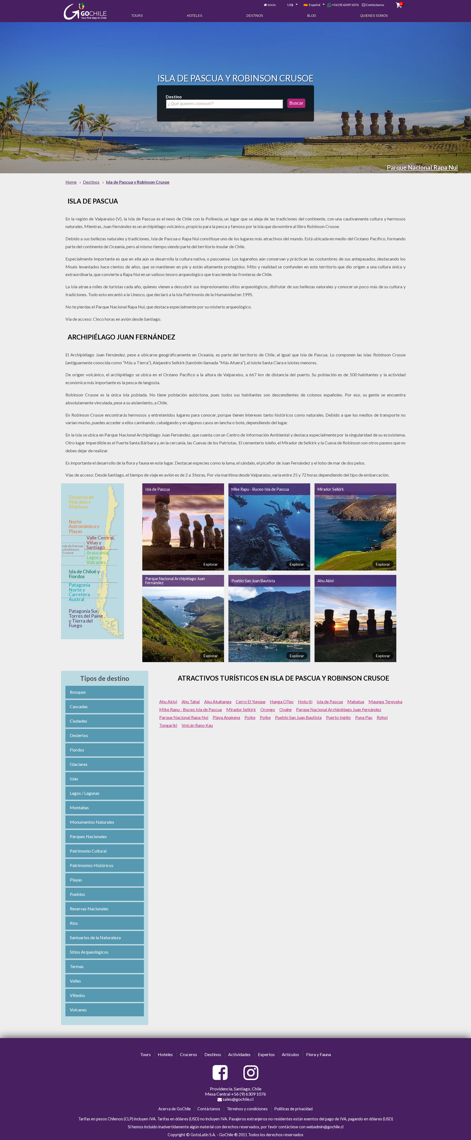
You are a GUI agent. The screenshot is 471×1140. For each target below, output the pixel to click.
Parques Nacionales (88, 836)
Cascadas (79, 706)
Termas (77, 966)
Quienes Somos (374, 16)
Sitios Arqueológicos (89, 951)
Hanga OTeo (282, 701)
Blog (311, 16)
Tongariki (168, 725)
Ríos (74, 923)
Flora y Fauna (318, 1054)
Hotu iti (305, 701)
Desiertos (79, 735)
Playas (76, 879)
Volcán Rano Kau (197, 725)
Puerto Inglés (338, 717)
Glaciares (78, 764)
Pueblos (77, 894)
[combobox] (289, 5)
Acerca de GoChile (174, 1108)
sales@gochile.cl (237, 1099)
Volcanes (78, 1009)
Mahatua (355, 701)
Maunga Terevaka (385, 701)
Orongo (267, 709)
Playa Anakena (226, 717)
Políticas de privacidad (293, 1108)
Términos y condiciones (247, 1108)
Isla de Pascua (157, 489)
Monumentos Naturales (92, 821)
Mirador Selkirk (331, 489)
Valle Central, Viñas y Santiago (100, 542)
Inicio (272, 5)
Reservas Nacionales (89, 908)
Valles (75, 980)
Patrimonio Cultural (88, 850)
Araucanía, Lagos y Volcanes (97, 557)
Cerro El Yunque (250, 701)
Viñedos (77, 995)
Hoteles (194, 16)
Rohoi (382, 717)
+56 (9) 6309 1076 (345, 5)
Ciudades (78, 720)
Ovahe (285, 709)
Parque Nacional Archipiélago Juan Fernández (175, 580)
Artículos (290, 1054)
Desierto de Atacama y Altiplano (81, 502)
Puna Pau (363, 717)
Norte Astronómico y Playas (84, 526)
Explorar (211, 564)
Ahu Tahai (191, 701)
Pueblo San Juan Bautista (253, 580)
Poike (249, 717)
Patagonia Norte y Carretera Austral (79, 592)
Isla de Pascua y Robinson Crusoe (72, 549)
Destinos (254, 16)
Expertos (266, 1054)
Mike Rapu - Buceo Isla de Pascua (260, 489)
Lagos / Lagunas (84, 793)
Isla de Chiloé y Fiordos (84, 574)
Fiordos (77, 749)
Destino (174, 96)
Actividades (239, 1054)
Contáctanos (375, 5)
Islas (74, 778)
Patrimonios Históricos (91, 865)
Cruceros (188, 1054)
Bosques (78, 692)
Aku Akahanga (217, 701)
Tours (137, 16)
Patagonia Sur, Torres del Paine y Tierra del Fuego (86, 618)
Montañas (79, 807)
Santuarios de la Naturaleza (95, 937)
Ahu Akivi (326, 580)
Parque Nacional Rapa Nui (422, 167)
